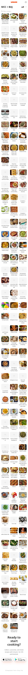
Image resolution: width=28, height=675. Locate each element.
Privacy (18, 670)
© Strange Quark (9, 670)
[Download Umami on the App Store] (7, 659)
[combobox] (14, 11)
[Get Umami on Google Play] (20, 659)
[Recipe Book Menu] (26, 7)
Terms (14, 670)
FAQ (22, 670)
